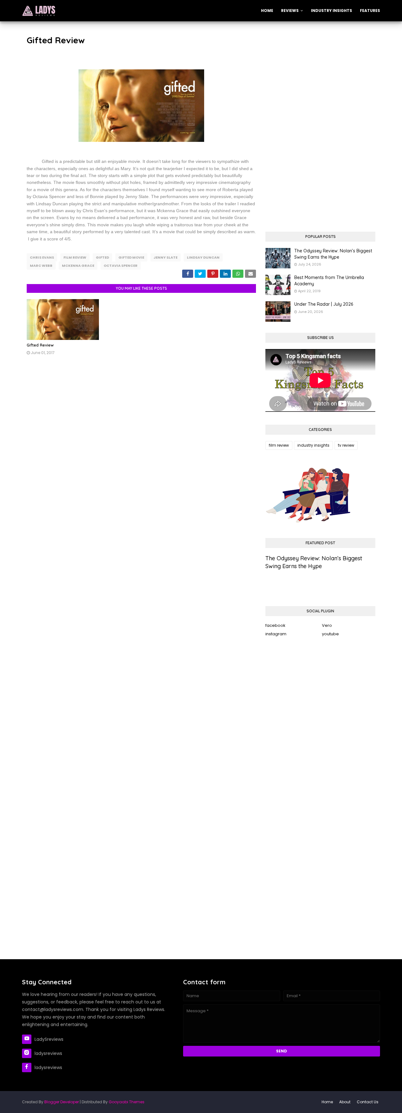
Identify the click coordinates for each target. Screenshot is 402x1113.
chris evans (42, 257)
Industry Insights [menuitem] (331, 10)
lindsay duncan (203, 257)
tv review (346, 445)
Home (327, 1102)
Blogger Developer (61, 1102)
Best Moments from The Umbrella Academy (329, 281)
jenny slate (165, 257)
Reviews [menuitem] (290, 10)
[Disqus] (141, 456)
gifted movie (131, 257)
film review (74, 257)
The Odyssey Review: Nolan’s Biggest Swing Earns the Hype (333, 254)
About (344, 1102)
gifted (102, 257)
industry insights (313, 445)
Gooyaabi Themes (126, 1102)
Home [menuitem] (267, 10)
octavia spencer (121, 265)
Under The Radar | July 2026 (323, 304)
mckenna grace (78, 265)
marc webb (41, 265)
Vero (327, 625)
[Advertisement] (320, 78)
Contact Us (367, 1102)
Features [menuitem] (370, 10)
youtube (330, 634)
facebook (275, 625)
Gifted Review (40, 344)
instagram (275, 634)
